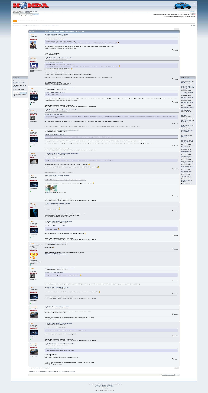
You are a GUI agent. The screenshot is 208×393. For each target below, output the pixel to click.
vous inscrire (35, 11)
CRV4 (187, 173)
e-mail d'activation (25, 12)
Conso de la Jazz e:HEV (186, 81)
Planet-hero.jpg (49, 192)
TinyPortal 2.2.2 (98, 386)
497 (39, 368)
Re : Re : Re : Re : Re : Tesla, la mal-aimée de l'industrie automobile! (63, 130)
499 (43, 368)
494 (34, 368)
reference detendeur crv (186, 125)
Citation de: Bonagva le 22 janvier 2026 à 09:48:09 (55, 225)
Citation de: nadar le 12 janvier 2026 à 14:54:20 (54, 134)
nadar (188, 110)
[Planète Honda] (30, 104)
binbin (33, 153)
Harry (32, 34)
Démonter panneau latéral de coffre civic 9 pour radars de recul (187, 141)
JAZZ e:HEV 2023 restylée (187, 92)
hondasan (185, 103)
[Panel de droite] (193, 25)
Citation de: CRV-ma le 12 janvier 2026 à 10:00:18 (55, 92)
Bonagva (33, 204)
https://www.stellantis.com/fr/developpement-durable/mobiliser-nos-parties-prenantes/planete (65, 179)
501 (46, 368)
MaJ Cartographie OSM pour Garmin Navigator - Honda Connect (187, 109)
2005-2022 (104, 386)
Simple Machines (110, 385)
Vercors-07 (191, 168)
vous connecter (27, 11)
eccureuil (183, 153)
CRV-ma (33, 58)
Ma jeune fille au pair (186, 180)
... (32, 368)
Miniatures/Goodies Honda (187, 97)
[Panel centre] (194, 25)
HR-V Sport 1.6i (184, 146)
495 (35, 368)
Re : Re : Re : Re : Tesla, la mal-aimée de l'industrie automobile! (61, 109)
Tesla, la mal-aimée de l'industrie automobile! (57, 34)
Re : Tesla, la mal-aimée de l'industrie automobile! (57, 175)
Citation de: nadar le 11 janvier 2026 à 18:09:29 (54, 62)
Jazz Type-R (184, 176)
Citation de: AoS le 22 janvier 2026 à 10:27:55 (54, 272)
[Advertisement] (19, 51)
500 (45, 368)
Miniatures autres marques (187, 102)
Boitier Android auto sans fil (187, 130)
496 (37, 368)
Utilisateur (16, 77)
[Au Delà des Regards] (30, 265)
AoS (192, 163)
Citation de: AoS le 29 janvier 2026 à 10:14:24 (54, 348)
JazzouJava (184, 148)
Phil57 (186, 143)
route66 (183, 82)
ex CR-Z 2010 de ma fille (63, 254)
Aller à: (160, 374)
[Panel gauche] (191, 25)
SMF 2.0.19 (98, 385)
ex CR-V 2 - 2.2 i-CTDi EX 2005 (51, 254)
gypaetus (183, 121)
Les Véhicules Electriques (187, 114)
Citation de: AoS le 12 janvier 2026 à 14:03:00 (54, 114)
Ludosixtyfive (186, 131)
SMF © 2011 (103, 385)
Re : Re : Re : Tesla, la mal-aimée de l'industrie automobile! (60, 88)
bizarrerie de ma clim (186, 135)
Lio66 (32, 243)
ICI (194, 14)
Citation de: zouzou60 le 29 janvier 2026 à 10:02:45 (55, 327)
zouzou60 (185, 88)
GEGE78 (183, 126)
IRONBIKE (183, 136)
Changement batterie (186, 151)
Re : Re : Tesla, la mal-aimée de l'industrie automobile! (59, 57)
